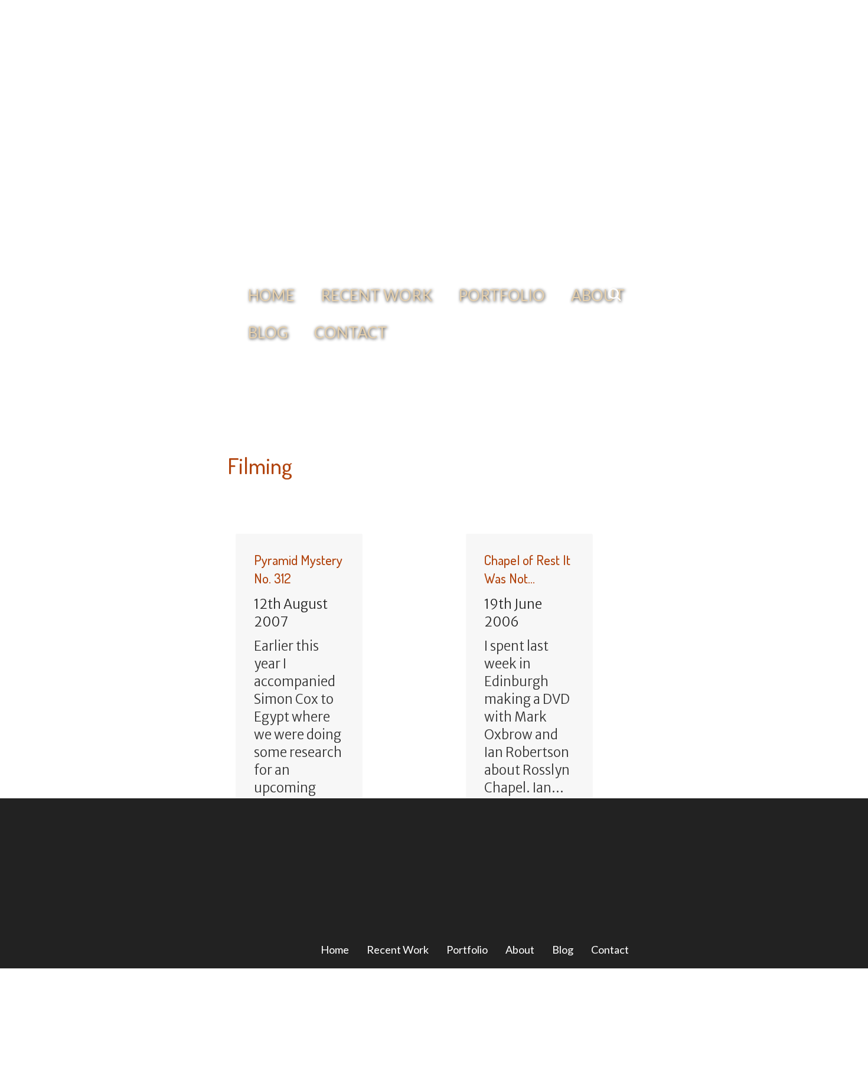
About (539, 165)
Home (266, 165)
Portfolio (458, 165)
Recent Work (354, 165)
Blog (562, 819)
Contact (277, 202)
